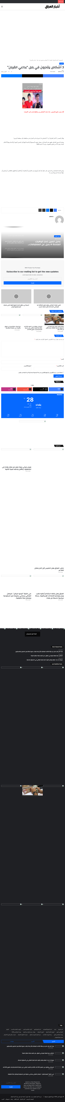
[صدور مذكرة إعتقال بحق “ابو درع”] (32, 672)
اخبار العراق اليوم (37, 1029)
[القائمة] (2, 7)
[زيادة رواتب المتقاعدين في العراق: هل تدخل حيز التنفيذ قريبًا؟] (11, 962)
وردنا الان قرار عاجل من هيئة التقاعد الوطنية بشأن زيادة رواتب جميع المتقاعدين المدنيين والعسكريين (30, 1046)
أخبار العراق (55, 60)
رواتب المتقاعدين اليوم (58, 1034)
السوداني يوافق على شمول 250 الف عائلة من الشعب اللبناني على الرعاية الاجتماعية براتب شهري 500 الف (33, 328)
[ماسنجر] (11, 75)
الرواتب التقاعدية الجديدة (16, 1029)
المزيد (3, 1099)
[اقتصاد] (52, 6)
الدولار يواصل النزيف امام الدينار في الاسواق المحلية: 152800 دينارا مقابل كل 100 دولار (55, 328)
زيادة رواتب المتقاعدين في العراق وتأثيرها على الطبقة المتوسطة (12, 327)
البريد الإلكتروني (60, 365)
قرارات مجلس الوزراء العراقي (10, 1034)
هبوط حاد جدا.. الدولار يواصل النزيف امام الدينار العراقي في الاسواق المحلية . (36, 1060)
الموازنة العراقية (40, 1032)
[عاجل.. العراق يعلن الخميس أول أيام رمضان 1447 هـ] (49, 507)
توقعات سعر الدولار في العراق (29, 1032)
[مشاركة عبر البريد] (43, 210)
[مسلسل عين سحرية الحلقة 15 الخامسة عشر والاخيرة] (53, 844)
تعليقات (12, 1041)
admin (59, 71)
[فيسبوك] (53, 75)
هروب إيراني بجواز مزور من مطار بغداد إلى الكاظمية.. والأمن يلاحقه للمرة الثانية (16, 468)
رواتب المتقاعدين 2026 (16, 1032)
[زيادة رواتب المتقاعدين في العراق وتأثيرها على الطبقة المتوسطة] (10, 319)
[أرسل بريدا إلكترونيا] (57, 71)
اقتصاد (50, 60)
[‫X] (32, 75)
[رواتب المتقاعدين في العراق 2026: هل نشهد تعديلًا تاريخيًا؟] (32, 909)
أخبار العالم (57, 236)
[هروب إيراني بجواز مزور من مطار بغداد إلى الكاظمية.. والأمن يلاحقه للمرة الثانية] (16, 456)
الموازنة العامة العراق (50, 1032)
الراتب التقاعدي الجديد (27, 1029)
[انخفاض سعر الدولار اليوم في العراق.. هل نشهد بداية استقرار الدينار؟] (59, 1055)
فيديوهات (7, 1099)
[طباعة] (40, 210)
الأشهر (53, 1041)
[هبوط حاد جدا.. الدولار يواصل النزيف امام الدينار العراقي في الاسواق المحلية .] (53, 726)
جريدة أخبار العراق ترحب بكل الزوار (34, 1096)
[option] (32, 242)
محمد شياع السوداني (59, 1037)
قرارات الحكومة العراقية (23, 1034)
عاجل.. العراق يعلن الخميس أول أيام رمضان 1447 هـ (49, 569)
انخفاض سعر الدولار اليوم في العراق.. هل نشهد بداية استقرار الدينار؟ (38, 1053)
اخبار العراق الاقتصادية (47, 1029)
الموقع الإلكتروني (27, 365)
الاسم (62, 359)
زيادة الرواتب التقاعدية (47, 1034)
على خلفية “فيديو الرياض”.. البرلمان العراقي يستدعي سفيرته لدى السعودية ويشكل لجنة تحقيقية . (17, 595)
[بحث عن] (63, 7)
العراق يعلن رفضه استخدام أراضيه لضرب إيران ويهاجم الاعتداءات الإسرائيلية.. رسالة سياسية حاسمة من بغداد (49, 595)
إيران (55, 1029)
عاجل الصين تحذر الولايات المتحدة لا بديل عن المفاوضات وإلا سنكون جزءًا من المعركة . (45, 243)
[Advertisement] (32, 22)
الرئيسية (61, 60)
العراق (7, 1029)
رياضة (12, 1099)
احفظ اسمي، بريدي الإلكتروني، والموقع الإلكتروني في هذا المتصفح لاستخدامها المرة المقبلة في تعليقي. (40, 372)
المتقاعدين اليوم (60, 1032)
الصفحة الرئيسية (30, 1099)
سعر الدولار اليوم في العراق (35, 1034)
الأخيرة (32, 1041)
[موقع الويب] (52, 219)
